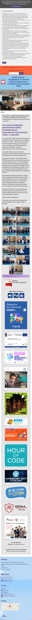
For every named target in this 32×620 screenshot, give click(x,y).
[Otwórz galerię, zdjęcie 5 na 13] (9, 231)
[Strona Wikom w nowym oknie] (4, 616)
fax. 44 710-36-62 (8, 579)
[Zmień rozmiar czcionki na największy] (27, 67)
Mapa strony (12, 67)
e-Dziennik (6, 590)
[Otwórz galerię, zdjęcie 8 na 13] (23, 240)
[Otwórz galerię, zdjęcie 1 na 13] (9, 211)
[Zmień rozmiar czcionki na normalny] (20, 67)
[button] (2, 100)
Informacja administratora (18, 70)
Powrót (5, 276)
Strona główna (6, 67)
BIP (4, 588)
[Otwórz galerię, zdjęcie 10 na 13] (23, 250)
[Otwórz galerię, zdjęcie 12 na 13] (23, 260)
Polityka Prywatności (8, 594)
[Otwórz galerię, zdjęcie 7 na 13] (9, 240)
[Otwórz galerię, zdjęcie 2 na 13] (23, 211)
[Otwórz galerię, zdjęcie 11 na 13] (9, 260)
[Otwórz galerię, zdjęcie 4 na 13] (23, 221)
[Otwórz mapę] (10, 606)
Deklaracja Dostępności (9, 596)
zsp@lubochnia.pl (7, 581)
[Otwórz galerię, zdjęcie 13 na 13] (16, 269)
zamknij (4, 62)
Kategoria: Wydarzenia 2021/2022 (20, 115)
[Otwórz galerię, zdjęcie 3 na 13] (9, 221)
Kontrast (11, 70)
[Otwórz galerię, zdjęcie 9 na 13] (9, 250)
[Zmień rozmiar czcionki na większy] (23, 67)
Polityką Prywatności (6, 2)
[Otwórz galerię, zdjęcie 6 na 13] (23, 231)
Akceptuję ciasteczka (16, 6)
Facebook (5, 592)
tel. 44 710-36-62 (7, 577)
